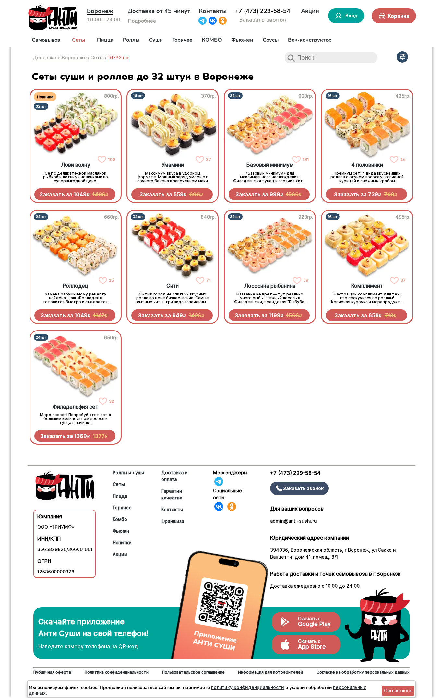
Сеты (78, 39)
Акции (310, 11)
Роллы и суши (128, 472)
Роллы (131, 39)
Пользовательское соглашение (193, 672)
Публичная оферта (52, 672)
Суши (156, 39)
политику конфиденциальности (247, 687)
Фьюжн (121, 531)
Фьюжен (242, 39)
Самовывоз (46, 39)
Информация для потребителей (270, 672)
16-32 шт (118, 57)
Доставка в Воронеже (60, 57)
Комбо (120, 519)
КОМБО (212, 39)
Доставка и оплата (174, 476)
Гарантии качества (171, 494)
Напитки (122, 542)
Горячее (182, 39)
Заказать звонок (262, 20)
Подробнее (142, 21)
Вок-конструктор (310, 39)
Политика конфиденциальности (117, 672)
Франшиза (172, 521)
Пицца (105, 39)
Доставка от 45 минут (159, 11)
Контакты (213, 11)
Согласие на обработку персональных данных (363, 672)
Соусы (271, 39)
